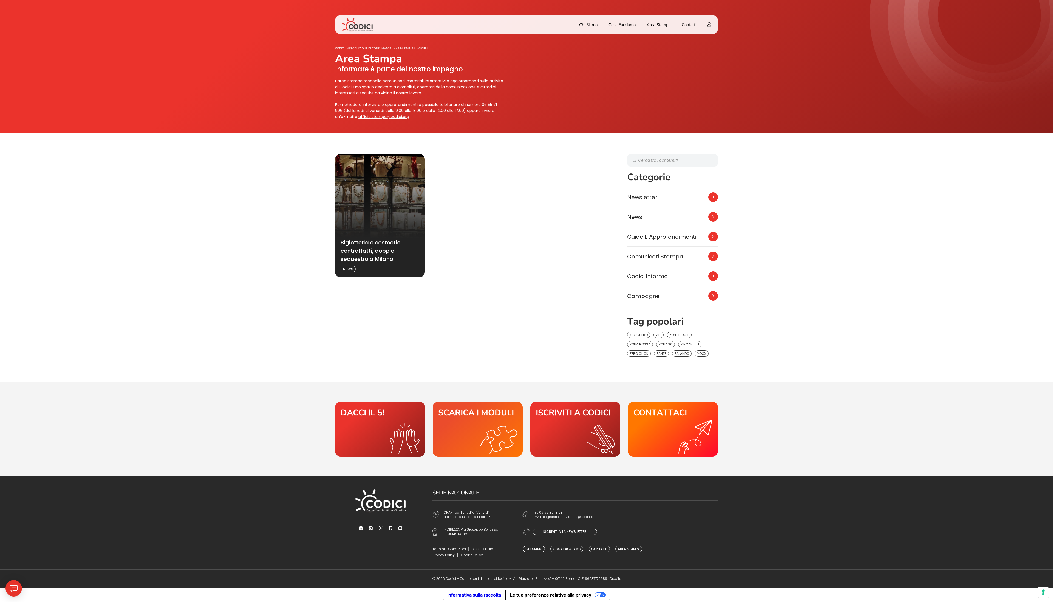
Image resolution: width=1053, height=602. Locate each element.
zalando (682, 353)
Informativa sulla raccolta (474, 595)
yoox (701, 353)
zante (661, 353)
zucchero (639, 335)
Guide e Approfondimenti (661, 237)
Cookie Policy (472, 555)
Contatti (689, 24)
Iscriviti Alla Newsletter (565, 531)
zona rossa (640, 344)
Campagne (643, 296)
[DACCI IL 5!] (380, 429)
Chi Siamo (588, 24)
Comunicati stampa (655, 256)
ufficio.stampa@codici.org (383, 116)
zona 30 (665, 344)
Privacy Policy (443, 555)
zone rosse (679, 335)
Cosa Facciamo (622, 24)
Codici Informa (647, 276)
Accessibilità (482, 549)
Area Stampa (659, 24)
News (348, 269)
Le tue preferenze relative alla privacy (550, 595)
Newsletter (642, 197)
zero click (639, 353)
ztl (658, 335)
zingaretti (690, 344)
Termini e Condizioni (449, 549)
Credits (615, 578)
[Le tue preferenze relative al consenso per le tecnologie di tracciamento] (1043, 592)
